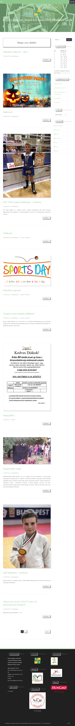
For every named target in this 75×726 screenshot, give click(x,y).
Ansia (42, 723)
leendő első (58, 138)
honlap (57, 134)
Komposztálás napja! (12, 468)
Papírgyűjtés (8, 415)
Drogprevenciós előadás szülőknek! (18, 313)
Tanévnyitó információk (59, 88)
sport (57, 146)
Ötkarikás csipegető (12, 290)
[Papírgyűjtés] (27, 377)
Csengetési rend (66, 73)
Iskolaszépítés (57, 98)
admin (13, 419)
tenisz (57, 151)
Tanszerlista (57, 102)
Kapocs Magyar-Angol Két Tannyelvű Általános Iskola (37, 20)
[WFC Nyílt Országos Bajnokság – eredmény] (27, 165)
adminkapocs (15, 56)
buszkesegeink (59, 125)
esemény (58, 130)
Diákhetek (7, 233)
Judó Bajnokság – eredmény (15, 572)
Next (47, 631)
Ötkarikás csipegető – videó (15, 51)
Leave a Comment (25, 237)
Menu (71, 1)
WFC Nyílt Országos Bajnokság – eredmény (22, 202)
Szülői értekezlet (58, 83)
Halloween (7, 112)
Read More (46, 60)
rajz (56, 142)
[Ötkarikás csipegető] (27, 270)
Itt (8, 691)
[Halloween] (27, 90)
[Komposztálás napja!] (27, 450)
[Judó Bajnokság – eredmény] (27, 536)
